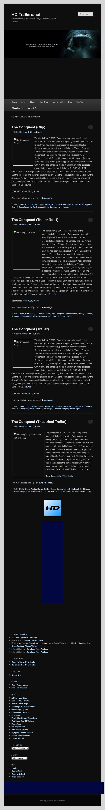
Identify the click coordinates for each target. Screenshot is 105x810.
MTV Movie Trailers (19, 729)
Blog (70, 102)
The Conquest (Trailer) (30, 328)
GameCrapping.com (19, 685)
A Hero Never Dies (19, 698)
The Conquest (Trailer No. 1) (35, 219)
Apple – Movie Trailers (20, 700)
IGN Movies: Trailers (20, 712)
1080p (36, 191)
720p (30, 191)
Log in (14, 768)
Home (14, 102)
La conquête (16, 316)
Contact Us (32, 108)
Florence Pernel (78, 204)
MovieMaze (16, 723)
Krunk (38, 132)
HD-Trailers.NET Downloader (23, 664)
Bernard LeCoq (62, 489)
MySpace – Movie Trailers (22, 732)
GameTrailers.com (19, 687)
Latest (23, 102)
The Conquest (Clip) (28, 126)
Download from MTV (28, 637)
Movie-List (15, 715)
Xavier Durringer (50, 207)
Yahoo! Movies (17, 738)
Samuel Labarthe (25, 207)
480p (24, 191)
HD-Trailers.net (25, 14)
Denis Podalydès (64, 204)
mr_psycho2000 (18, 726)
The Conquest (38, 207)
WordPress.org (17, 776)
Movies (34, 204)
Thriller (46, 489)
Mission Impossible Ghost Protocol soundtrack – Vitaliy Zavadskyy (39, 643)
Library (33, 102)
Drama (21, 204)
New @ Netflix (58, 102)
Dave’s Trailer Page (19, 703)
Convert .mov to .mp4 (33, 640)
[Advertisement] (52, 78)
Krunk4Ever (16, 675)
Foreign (28, 204)
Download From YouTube (37, 649)
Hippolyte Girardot (85, 313)
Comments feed (18, 774)
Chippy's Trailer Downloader (23, 662)
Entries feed (16, 771)
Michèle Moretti (34, 491)
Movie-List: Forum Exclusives (24, 718)
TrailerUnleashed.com (20, 735)
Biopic (21, 489)
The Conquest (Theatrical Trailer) (38, 421)
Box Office (44, 102)
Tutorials (79, 102)
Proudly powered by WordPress (52, 800)
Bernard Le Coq (51, 204)
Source (27, 184)
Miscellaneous (18, 108)
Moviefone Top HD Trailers (22, 721)
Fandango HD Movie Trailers (23, 706)
